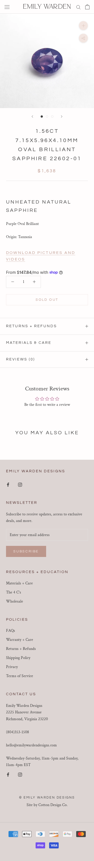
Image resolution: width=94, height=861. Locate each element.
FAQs (10, 630)
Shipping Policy (18, 657)
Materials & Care (28, 343)
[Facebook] (8, 484)
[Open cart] (87, 6)
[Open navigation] (7, 7)
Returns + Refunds (31, 326)
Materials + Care (19, 583)
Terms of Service (19, 676)
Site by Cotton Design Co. (47, 805)
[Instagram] (20, 484)
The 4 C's (13, 592)
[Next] (61, 116)
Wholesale (14, 601)
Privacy (12, 667)
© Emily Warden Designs (47, 797)
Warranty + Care (19, 639)
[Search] (78, 7)
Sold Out (47, 300)
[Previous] (32, 116)
